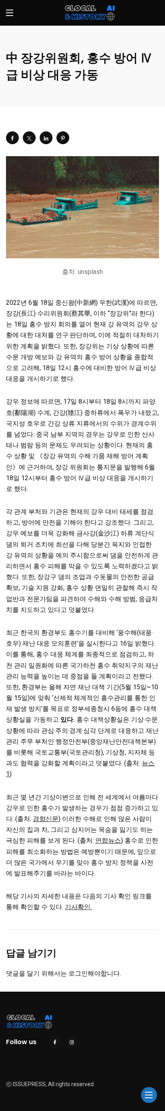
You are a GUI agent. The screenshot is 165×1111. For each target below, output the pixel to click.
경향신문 (45, 819)
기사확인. (78, 907)
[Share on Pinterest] (62, 137)
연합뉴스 (108, 840)
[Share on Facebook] (12, 137)
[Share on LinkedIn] (46, 137)
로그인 (78, 973)
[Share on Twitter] (29, 137)
